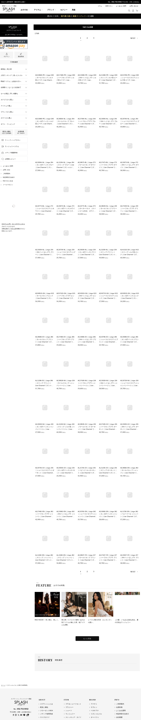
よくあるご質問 (121, 6)
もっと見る (87, 638)
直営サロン (109, 6)
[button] (129, 10)
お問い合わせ (134, 6)
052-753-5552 (117, 2)
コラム (100, 6)
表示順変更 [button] (88, 27)
